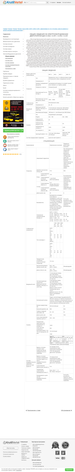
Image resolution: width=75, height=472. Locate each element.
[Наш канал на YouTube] (63, 453)
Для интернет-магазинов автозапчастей (36, 455)
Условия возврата (7, 456)
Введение (5, 36)
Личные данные (37, 464)
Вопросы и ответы (24, 454)
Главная (5, 29)
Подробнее (19, 470)
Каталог (59, 2)
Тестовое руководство (38, 466)
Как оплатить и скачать (13, 134)
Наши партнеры (25, 451)
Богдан (15, 29)
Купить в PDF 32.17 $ (12, 130)
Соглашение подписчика (8, 454)
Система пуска (9, 60)
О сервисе (53, 2)
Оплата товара (25, 446)
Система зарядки (9, 62)
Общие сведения (9, 56)
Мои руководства (37, 462)
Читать (12, 113)
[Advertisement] (37, 16)
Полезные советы (25, 448)
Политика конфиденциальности (10, 452)
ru (25, 2)
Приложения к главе (10, 68)
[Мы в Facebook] (57, 453)
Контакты (23, 460)
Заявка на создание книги (25, 457)
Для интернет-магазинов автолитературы (37, 449)
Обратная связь (11, 448)
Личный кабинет (66, 2)
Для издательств (37, 452)
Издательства (24, 450)
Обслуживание (9, 58)
